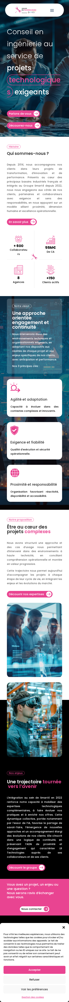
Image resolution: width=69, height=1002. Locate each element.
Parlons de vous (20, 114)
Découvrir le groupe (23, 868)
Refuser (34, 979)
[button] (63, 927)
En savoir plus (18, 222)
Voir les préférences (34, 989)
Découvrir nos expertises (26, 594)
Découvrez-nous (21, 126)
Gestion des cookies (33, 997)
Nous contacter (31, 909)
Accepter (34, 970)
